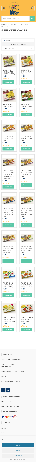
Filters (8, 40)
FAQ (3, 433)
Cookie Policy (14, 459)
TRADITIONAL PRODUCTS (14, 25)
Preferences (18, 456)
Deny (18, 450)
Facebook (3, 390)
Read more (8, 82)
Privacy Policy (22, 459)
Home (3, 25)
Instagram (8, 390)
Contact (4, 428)
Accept (18, 445)
